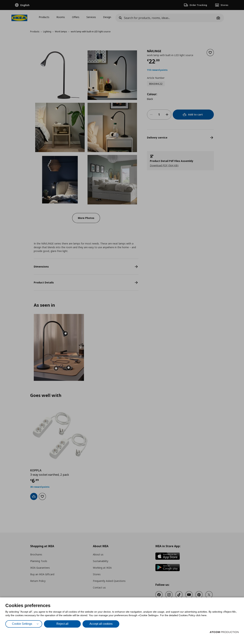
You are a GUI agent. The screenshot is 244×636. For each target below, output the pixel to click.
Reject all (62, 623)
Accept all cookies (101, 623)
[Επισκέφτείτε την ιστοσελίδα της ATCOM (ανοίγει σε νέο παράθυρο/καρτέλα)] (224, 632)
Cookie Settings (22, 623)
